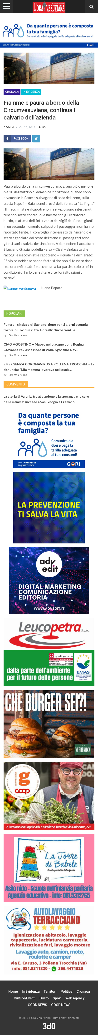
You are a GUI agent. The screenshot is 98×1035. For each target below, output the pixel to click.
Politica (67, 991)
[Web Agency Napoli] (49, 1026)
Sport (57, 998)
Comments (15, 384)
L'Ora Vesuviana (17, 335)
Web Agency (74, 998)
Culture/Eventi (24, 998)
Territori (50, 991)
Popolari (14, 313)
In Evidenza (31, 91)
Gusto (44, 998)
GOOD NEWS (37, 1005)
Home (13, 991)
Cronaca (12, 91)
